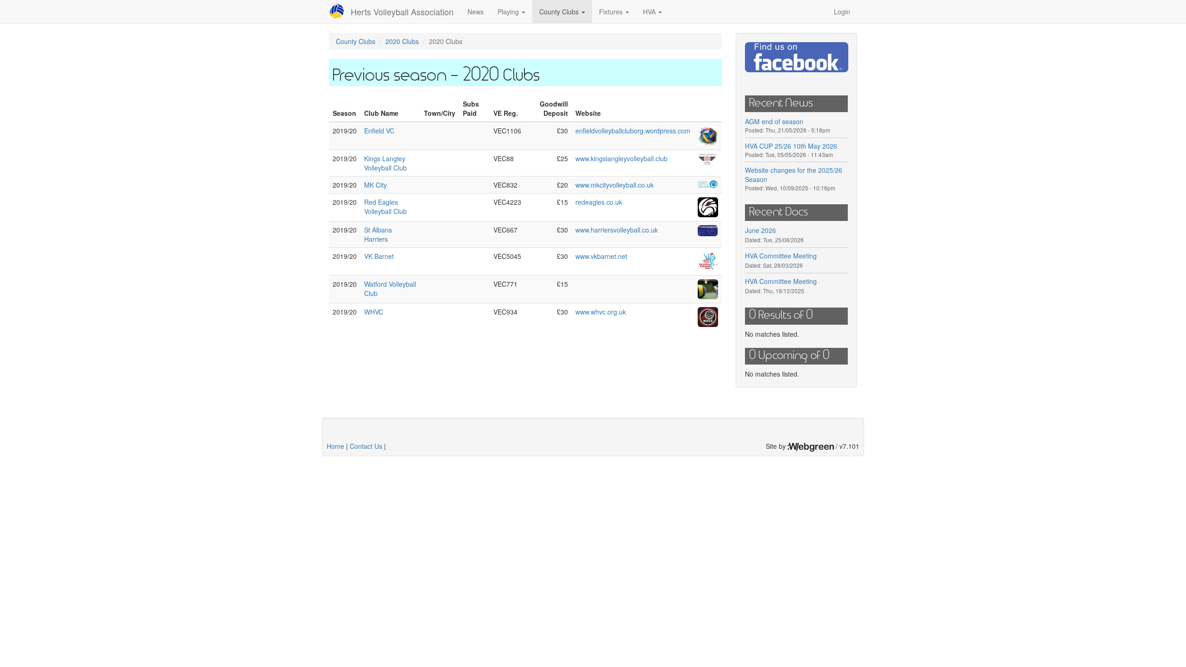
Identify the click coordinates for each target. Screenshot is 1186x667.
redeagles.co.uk (598, 202)
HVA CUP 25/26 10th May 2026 (791, 146)
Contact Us (366, 446)
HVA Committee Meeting (781, 255)
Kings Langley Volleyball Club (385, 163)
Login (842, 11)
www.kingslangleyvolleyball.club (621, 158)
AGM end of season (774, 121)
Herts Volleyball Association (402, 12)
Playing (509, 11)
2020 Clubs (402, 41)
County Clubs (559, 11)
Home (335, 446)
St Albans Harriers (378, 234)
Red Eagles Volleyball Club (385, 206)
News (475, 11)
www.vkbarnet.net (601, 256)
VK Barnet (379, 256)
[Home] (340, 11)
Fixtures (612, 11)
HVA (650, 11)
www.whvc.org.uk (600, 311)
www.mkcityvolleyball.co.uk (614, 184)
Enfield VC (379, 130)
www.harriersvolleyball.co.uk (616, 229)
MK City (375, 184)
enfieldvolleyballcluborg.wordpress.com (632, 130)
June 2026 (760, 230)
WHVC (373, 311)
